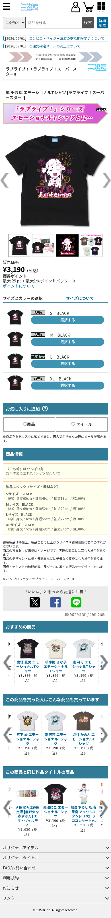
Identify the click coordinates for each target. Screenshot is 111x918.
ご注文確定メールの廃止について (54, 46)
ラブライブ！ (18, 69)
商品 (31, 424)
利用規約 (11, 877)
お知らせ (11, 888)
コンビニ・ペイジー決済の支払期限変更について (66, 38)
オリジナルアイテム (20, 847)
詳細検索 (102, 23)
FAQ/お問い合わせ (19, 868)
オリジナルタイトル (21, 857)
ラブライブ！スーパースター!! (41, 71)
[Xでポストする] (35, 606)
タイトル (84, 424)
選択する (67, 320)
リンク (9, 898)
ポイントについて (19, 286)
